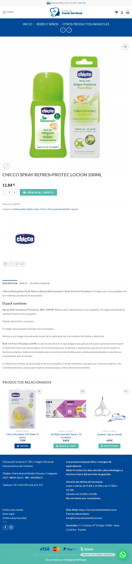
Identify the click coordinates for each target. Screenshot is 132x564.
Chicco (43, 209)
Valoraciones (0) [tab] (39, 283)
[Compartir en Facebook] (11, 264)
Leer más (82, 3)
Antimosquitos (19, 209)
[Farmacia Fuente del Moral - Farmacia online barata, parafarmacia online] (66, 12)
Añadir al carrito (40, 192)
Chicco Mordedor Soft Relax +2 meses (22, 436)
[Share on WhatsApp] (5, 264)
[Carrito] (128, 12)
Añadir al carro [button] (67, 446)
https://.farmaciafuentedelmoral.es (98, 509)
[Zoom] (7, 166)
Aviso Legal (91, 555)
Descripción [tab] (9, 283)
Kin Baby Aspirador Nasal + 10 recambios (66, 436)
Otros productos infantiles (85, 24)
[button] (122, 554)
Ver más (24, 446)
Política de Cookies (72, 555)
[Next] (129, 421)
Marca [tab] (23, 283)
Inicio (27, 24)
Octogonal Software (75, 559)
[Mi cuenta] (122, 12)
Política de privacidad (14, 517)
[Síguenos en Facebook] (5, 527)
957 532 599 (20, 484)
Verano (74, 209)
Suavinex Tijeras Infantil (109, 434)
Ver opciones (111, 446)
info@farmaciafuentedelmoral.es (84, 517)
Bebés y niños (47, 24)
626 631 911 (36, 484)
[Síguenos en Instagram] (11, 527)
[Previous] (2, 421)
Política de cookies (12, 509)
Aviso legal (8, 513)
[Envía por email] (22, 264)
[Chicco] (24, 238)
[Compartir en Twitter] (17, 264)
